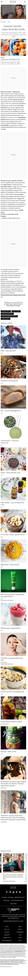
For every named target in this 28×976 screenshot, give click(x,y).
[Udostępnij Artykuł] (18, 62)
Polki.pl (20, 926)
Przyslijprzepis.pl (20, 932)
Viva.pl (20, 934)
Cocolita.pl (7, 932)
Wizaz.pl (20, 937)
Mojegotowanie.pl (6, 937)
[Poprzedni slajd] (1, 863)
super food (5, 318)
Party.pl (7, 926)
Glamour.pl (7, 929)
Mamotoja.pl (6, 934)
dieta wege (16, 311)
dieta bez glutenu (7, 313)
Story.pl (20, 940)
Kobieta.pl (20, 929)
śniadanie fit (5, 311)
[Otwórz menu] (2, 1)
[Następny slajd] (25, 863)
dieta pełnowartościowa (9, 316)
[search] (24, 1)
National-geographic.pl (7, 940)
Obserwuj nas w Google (9, 62)
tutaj (11, 966)
